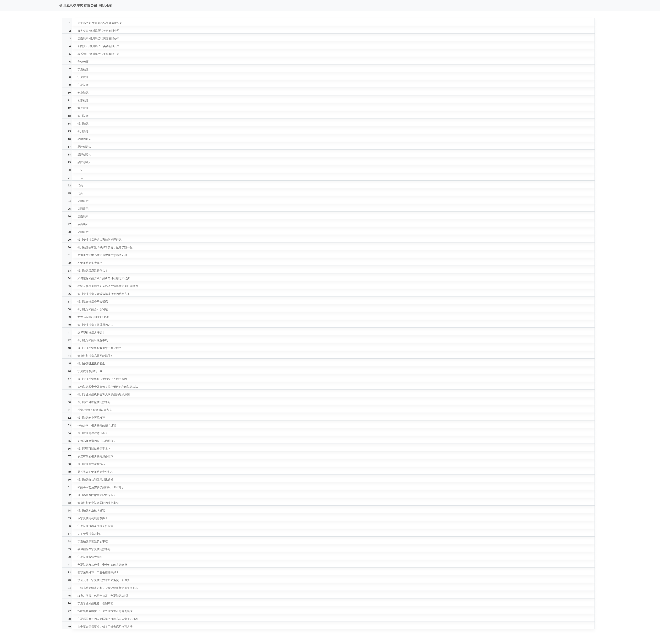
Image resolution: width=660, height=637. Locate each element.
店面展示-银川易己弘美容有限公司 (99, 38)
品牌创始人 (84, 139)
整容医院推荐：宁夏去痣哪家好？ (98, 572)
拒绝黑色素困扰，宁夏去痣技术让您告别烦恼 (105, 611)
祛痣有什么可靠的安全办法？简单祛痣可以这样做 (108, 286)
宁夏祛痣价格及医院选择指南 (95, 526)
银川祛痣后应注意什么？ (93, 270)
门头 (80, 170)
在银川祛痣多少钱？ (90, 263)
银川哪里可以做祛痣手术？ (94, 448)
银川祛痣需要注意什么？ (93, 433)
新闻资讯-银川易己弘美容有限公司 (99, 46)
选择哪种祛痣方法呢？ (91, 332)
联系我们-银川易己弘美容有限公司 (99, 54)
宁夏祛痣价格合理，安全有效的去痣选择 (102, 564)
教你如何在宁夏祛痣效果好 (94, 549)
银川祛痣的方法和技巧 (91, 464)
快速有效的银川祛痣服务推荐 (95, 456)
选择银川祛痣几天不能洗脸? (95, 356)
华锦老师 (83, 61)
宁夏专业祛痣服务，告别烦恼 (95, 603)
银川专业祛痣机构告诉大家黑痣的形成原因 (104, 394)
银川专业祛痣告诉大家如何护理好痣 (100, 239)
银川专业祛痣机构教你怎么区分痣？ (100, 348)
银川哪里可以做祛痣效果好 (94, 402)
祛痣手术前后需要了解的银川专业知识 (101, 487)
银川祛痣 (83, 116)
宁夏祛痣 (83, 69)
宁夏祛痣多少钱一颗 (90, 371)
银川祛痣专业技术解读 (91, 510)
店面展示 (83, 201)
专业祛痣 (83, 92)
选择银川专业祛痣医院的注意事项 (98, 503)
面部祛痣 (83, 100)
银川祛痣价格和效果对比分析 (95, 479)
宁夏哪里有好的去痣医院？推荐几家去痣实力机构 (108, 619)
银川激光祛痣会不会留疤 (93, 301)
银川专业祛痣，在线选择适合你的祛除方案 (104, 294)
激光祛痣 (83, 108)
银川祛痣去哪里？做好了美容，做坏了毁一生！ (106, 247)
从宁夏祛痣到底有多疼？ (93, 518)
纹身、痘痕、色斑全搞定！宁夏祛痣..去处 (103, 595)
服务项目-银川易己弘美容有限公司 (99, 31)
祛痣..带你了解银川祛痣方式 (95, 410)
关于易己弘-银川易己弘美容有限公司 (100, 23)
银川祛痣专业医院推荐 (91, 417)
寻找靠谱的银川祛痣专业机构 (95, 472)
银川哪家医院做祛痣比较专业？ (97, 495)
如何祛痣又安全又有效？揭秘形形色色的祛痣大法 (108, 386)
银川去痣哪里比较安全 (91, 363)
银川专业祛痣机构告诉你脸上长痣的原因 (102, 379)
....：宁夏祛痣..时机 (89, 534)
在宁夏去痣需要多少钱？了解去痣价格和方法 (105, 626)
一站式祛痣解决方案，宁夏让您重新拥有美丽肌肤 (108, 588)
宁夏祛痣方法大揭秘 (90, 557)
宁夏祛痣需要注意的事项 (93, 541)
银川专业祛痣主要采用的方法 (95, 325)
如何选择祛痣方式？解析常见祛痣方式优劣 (104, 278)
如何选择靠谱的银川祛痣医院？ (97, 441)
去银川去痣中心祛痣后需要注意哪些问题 (102, 255)
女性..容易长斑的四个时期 (93, 317)
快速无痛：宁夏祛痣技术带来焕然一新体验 (104, 580)
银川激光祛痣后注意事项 (93, 340)
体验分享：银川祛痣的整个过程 (97, 425)
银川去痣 (83, 131)
